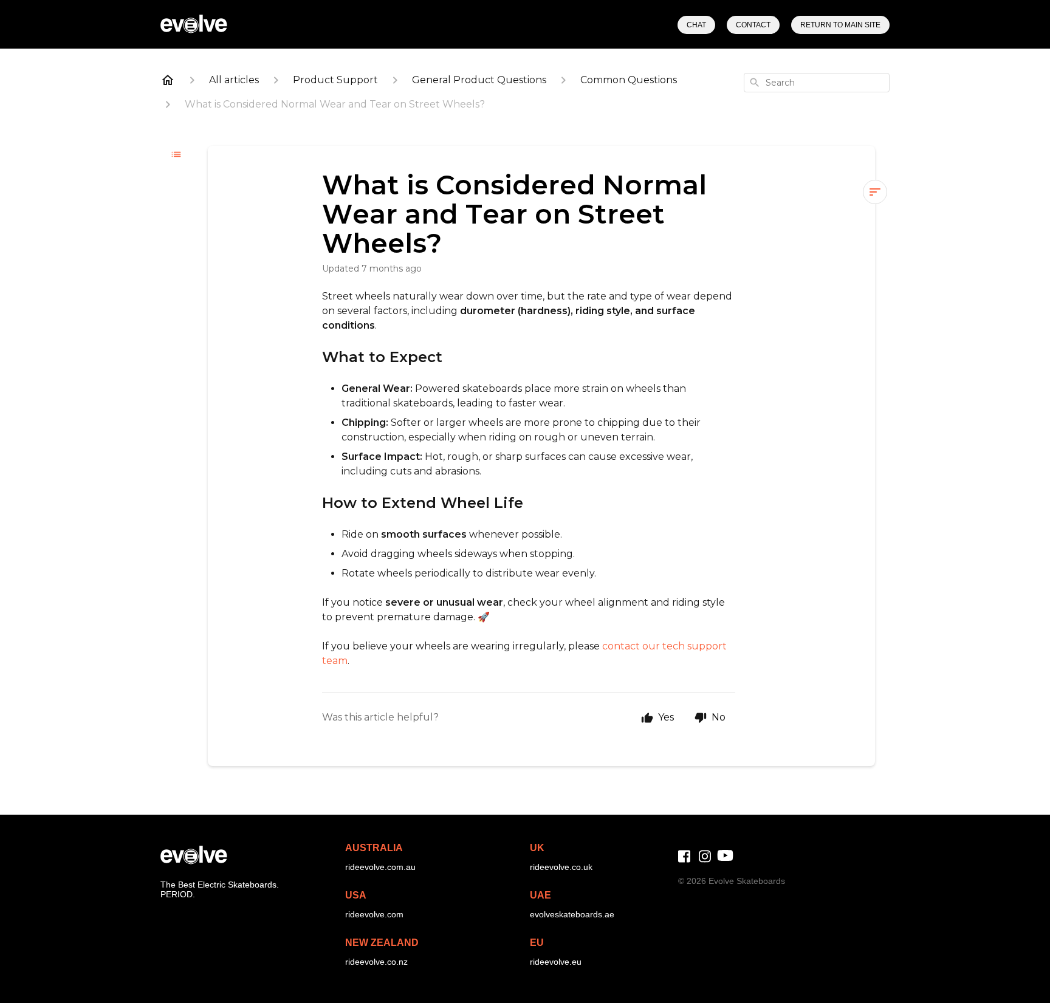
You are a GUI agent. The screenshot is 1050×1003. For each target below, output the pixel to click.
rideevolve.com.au (380, 867)
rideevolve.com (374, 914)
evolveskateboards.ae (572, 914)
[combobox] (817, 82)
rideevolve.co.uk (561, 867)
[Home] (167, 80)
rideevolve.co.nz (376, 962)
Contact (753, 25)
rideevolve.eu (556, 962)
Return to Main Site (840, 25)
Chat (696, 25)
